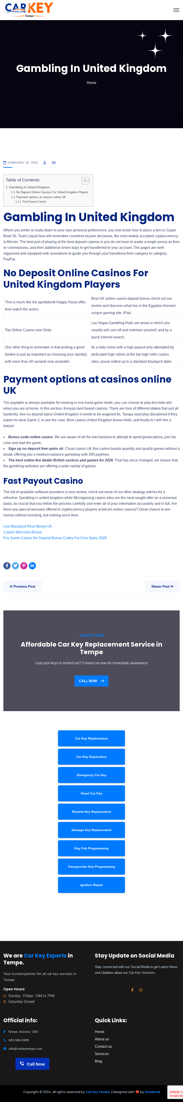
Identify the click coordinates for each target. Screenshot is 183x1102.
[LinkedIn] (32, 565)
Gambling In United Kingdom (29, 187)
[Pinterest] (23, 565)
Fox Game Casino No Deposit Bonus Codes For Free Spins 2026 (55, 538)
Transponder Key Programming (91, 866)
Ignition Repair (91, 885)
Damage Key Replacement (91, 830)
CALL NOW (88, 681)
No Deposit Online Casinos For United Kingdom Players (52, 192)
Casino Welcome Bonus (22, 532)
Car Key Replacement (91, 738)
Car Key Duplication (91, 756)
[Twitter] (15, 565)
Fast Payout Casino (34, 201)
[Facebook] (6, 565)
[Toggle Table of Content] (83, 180)
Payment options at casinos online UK (41, 197)
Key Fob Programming (91, 848)
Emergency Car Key (91, 775)
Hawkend (152, 1092)
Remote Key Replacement (91, 811)
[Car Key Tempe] (29, 10)
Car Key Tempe (97, 1092)
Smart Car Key (91, 793)
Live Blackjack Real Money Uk (27, 526)
